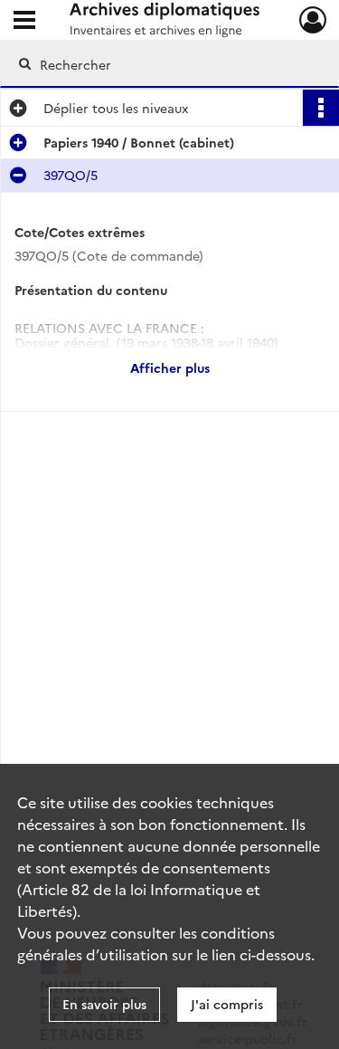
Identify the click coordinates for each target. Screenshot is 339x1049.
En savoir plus (104, 1004)
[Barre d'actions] (321, 108)
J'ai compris (227, 1004)
